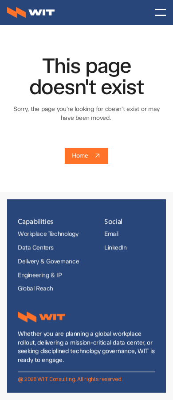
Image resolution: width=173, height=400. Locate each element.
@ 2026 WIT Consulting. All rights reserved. (70, 378)
